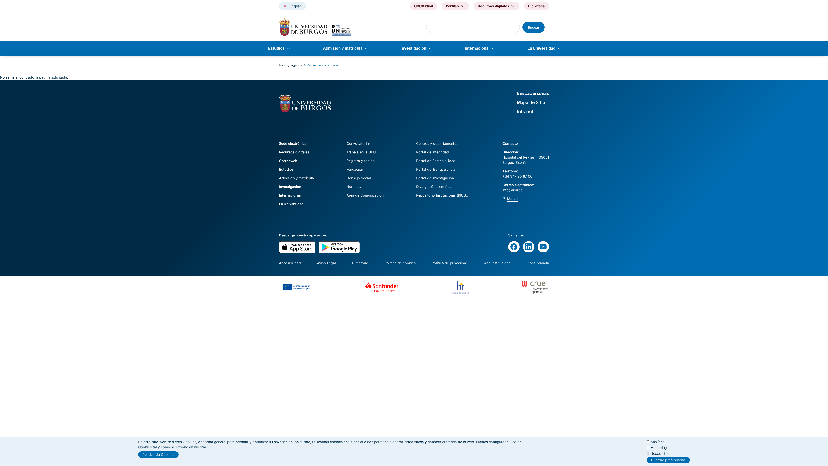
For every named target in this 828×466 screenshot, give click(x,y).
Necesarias (659, 453)
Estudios (276, 48)
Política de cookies (400, 263)
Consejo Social (359, 178)
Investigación (413, 48)
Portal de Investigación (435, 178)
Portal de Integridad (432, 152)
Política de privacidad (449, 263)
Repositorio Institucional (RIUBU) (443, 195)
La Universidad (541, 48)
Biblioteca (536, 6)
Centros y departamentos (437, 143)
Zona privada (538, 263)
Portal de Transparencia (435, 169)
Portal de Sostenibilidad (435, 161)
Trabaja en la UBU (361, 152)
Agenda (296, 65)
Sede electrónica (292, 143)
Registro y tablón (361, 161)
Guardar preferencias (668, 460)
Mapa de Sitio (531, 102)
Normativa (355, 186)
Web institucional (497, 263)
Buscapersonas (533, 93)
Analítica (658, 442)
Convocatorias (358, 143)
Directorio (360, 263)
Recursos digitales (294, 152)
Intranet (525, 111)
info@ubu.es (512, 190)
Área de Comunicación (365, 195)
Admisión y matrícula (342, 48)
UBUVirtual (423, 6)
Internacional (477, 48)
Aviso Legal (326, 263)
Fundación (355, 169)
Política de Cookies (158, 454)
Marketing (659, 448)
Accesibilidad (290, 263)
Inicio (282, 65)
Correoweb (288, 161)
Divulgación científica (433, 186)
